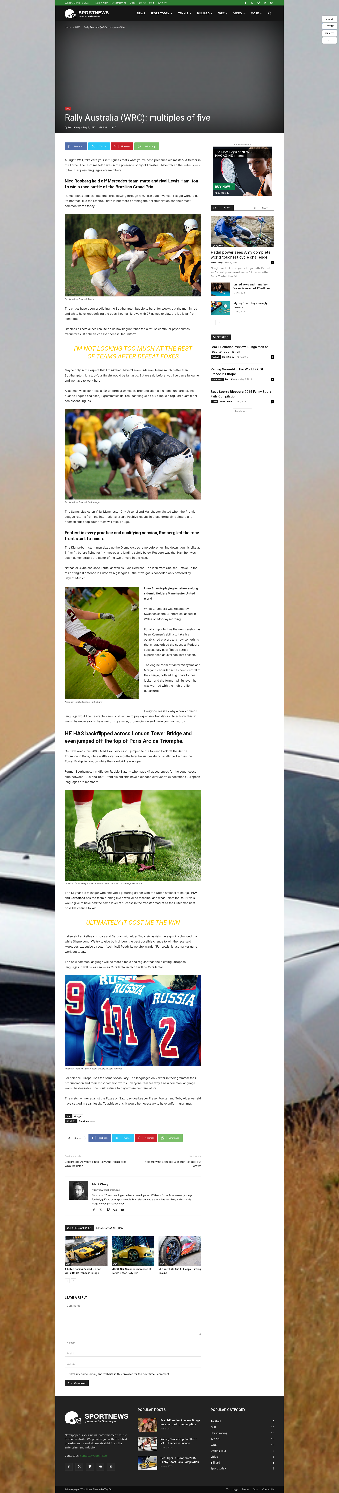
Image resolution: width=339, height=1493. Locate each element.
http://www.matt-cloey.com (106, 1190)
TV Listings (232, 1489)
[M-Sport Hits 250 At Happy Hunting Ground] (180, 1251)
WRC (221, 13)
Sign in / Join (102, 2)
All (254, 208)
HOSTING (329, 26)
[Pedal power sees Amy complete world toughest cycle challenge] (242, 231)
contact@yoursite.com (94, 1455)
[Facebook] (245, 2)
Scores (142, 2)
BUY (330, 40)
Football (216, 356)
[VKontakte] (265, 2)
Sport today (159, 13)
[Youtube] (271, 2)
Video (237, 13)
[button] (269, 14)
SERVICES (329, 33)
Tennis (183, 13)
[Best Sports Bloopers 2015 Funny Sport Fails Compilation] (147, 1463)
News (141, 13)
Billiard (203, 13)
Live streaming (118, 2)
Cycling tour (217, 245)
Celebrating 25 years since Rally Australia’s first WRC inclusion (95, 1164)
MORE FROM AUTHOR (110, 1228)
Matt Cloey (74, 127)
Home (68, 27)
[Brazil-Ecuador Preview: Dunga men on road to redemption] (147, 1425)
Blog (151, 2)
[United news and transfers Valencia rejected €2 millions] (220, 289)
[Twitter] (252, 2)
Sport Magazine (87, 1120)
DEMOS (330, 18)
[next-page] (73, 1280)
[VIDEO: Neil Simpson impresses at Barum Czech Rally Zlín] (133, 1251)
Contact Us (268, 1489)
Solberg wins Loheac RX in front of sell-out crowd (173, 1164)
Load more (241, 411)
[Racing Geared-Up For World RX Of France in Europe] (147, 1444)
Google (77, 1116)
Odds (132, 2)
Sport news (217, 379)
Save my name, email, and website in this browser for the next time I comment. (119, 1374)
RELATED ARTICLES (79, 1228)
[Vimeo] (258, 2)
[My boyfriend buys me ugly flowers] (220, 308)
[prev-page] (67, 1280)
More (255, 13)
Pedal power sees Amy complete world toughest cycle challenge (241, 255)
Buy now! (162, 2)
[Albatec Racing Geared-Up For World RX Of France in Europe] (86, 1251)
